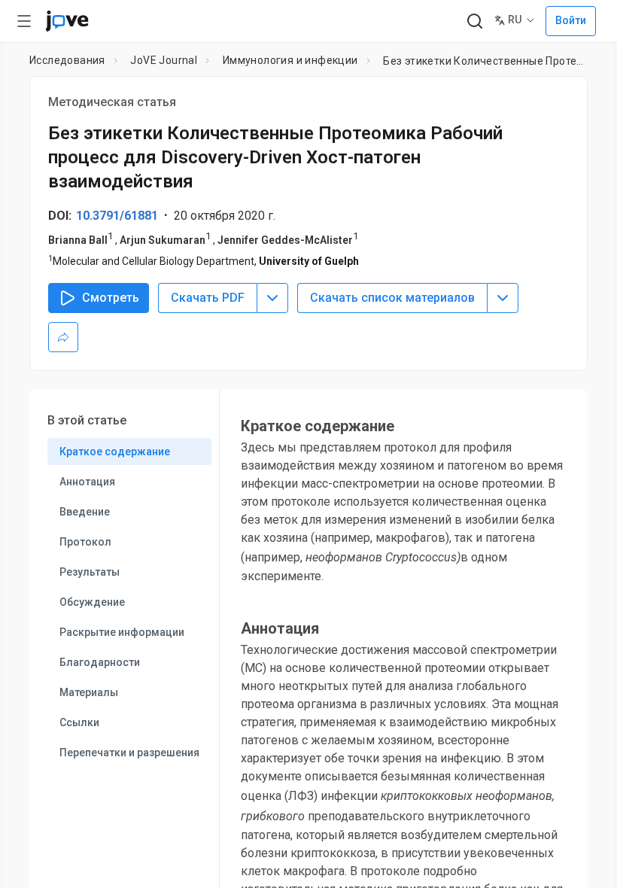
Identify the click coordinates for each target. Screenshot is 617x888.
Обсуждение (92, 602)
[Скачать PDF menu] (272, 298)
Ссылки (79, 722)
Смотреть (110, 297)
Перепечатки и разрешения (129, 753)
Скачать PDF (208, 297)
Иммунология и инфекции (290, 60)
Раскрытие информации (121, 632)
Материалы (88, 692)
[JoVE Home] (67, 21)
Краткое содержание (114, 452)
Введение (84, 512)
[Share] (63, 337)
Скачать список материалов (392, 297)
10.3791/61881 (117, 215)
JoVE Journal (163, 60)
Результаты (89, 572)
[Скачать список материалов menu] (502, 298)
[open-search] (474, 21)
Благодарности (99, 662)
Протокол (85, 542)
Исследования (67, 60)
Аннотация (87, 482)
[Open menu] (24, 21)
